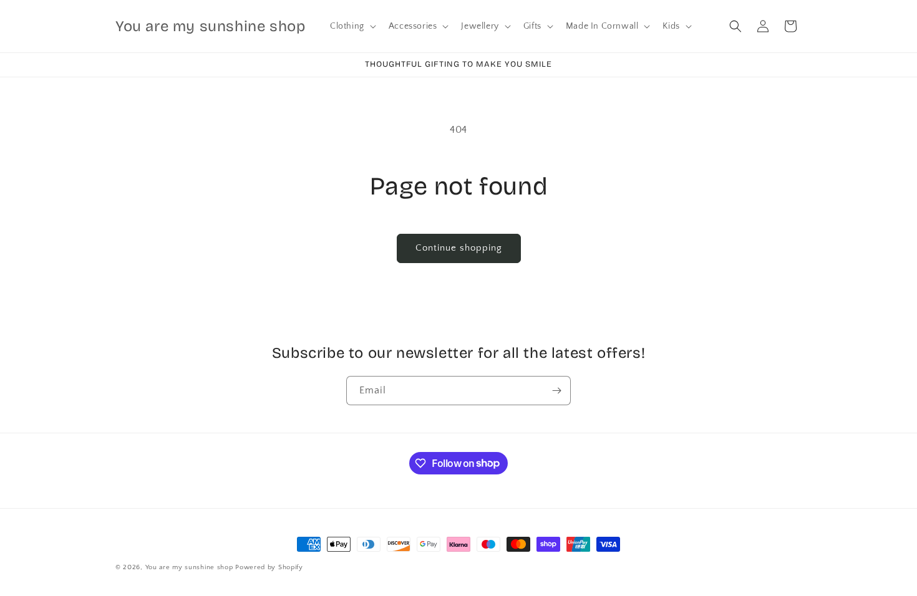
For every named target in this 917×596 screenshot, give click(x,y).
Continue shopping (458, 248)
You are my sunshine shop (189, 567)
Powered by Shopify (269, 567)
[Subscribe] (556, 390)
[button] (352, 26)
